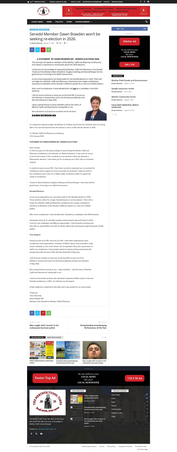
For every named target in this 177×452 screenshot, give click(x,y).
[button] (146, 21)
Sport (69, 22)
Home (31, 27)
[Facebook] (140, 1)
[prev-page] (102, 337)
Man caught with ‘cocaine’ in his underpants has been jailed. (44, 326)
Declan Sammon (37, 43)
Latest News (37, 22)
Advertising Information (92, 2)
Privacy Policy (111, 446)
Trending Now (44, 29)
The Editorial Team (141, 446)
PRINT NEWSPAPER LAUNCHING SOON (41, 362)
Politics (59, 22)
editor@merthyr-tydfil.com (47, 429)
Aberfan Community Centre (123, 97)
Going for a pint (116, 413)
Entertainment (83, 22)
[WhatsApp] (48, 49)
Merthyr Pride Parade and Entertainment (129, 80)
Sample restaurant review (122, 88)
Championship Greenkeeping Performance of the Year (93, 326)
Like (144, 29)
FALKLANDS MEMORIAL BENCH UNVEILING (125, 106)
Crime (49, 22)
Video (113, 416)
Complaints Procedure (125, 446)
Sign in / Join (76, 2)
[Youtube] (148, 1)
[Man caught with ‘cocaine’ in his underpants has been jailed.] (95, 350)
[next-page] (105, 337)
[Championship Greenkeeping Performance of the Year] (68, 350)
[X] (144, 1)
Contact (106, 2)
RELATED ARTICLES (38, 337)
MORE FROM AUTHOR (54, 337)
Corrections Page (142, 449)
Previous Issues (117, 2)
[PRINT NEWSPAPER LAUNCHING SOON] (42, 350)
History (113, 406)
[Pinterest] (43, 49)
